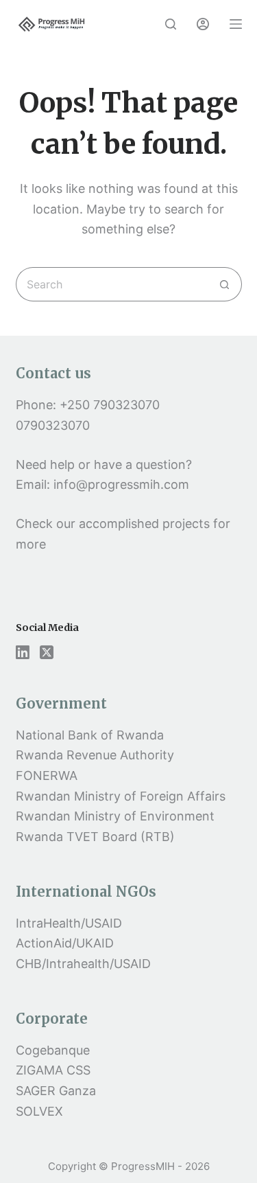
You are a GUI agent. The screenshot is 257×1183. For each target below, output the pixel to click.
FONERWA (46, 775)
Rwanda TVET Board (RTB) (95, 836)
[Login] (203, 24)
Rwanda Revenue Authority (95, 755)
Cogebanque (53, 1050)
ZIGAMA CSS (53, 1070)
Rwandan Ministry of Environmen (113, 816)
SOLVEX (39, 1111)
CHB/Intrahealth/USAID (83, 963)
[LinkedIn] (22, 652)
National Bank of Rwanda (90, 735)
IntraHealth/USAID (69, 923)
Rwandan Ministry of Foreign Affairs (120, 796)
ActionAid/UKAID (65, 943)
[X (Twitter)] (46, 652)
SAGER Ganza (56, 1090)
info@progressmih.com (123, 484)
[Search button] (225, 284)
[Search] (170, 24)
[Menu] (236, 24)
